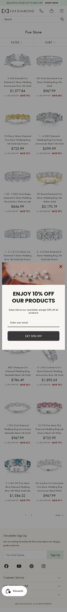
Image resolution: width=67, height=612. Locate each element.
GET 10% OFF (33, 336)
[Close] (61, 266)
